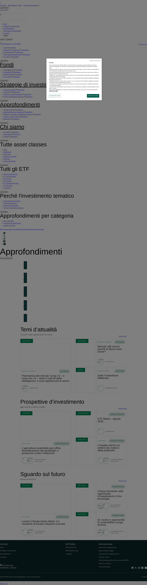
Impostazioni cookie (55, 95)
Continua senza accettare (95, 60)
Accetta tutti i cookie (93, 95)
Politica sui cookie (53, 91)
